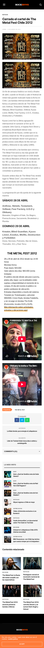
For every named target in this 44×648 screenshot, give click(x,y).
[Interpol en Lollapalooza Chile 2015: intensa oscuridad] (7, 530)
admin (4, 29)
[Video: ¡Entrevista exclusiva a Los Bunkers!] (7, 511)
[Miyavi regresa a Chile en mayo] (7, 502)
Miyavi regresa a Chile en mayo (24, 502)
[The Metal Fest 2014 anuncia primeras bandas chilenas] (11, 591)
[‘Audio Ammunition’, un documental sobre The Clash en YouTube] (7, 520)
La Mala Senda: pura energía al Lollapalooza (22, 431)
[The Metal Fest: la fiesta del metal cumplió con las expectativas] (11, 563)
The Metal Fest (20, 409)
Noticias (5, 14)
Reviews (16, 527)
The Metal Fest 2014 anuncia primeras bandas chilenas (10, 604)
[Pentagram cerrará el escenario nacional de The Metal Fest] (32, 563)
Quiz (14, 471)
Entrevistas (17, 508)
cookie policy (13, 639)
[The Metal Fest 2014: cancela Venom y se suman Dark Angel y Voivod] (32, 591)
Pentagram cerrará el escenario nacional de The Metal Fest (31, 577)
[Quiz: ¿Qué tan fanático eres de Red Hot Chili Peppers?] (7, 483)
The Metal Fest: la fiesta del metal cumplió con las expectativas (11, 577)
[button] (7, 483)
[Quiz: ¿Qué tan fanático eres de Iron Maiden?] (7, 493)
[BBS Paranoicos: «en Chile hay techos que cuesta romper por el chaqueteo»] (7, 539)
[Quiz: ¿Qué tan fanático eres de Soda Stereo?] (7, 474)
